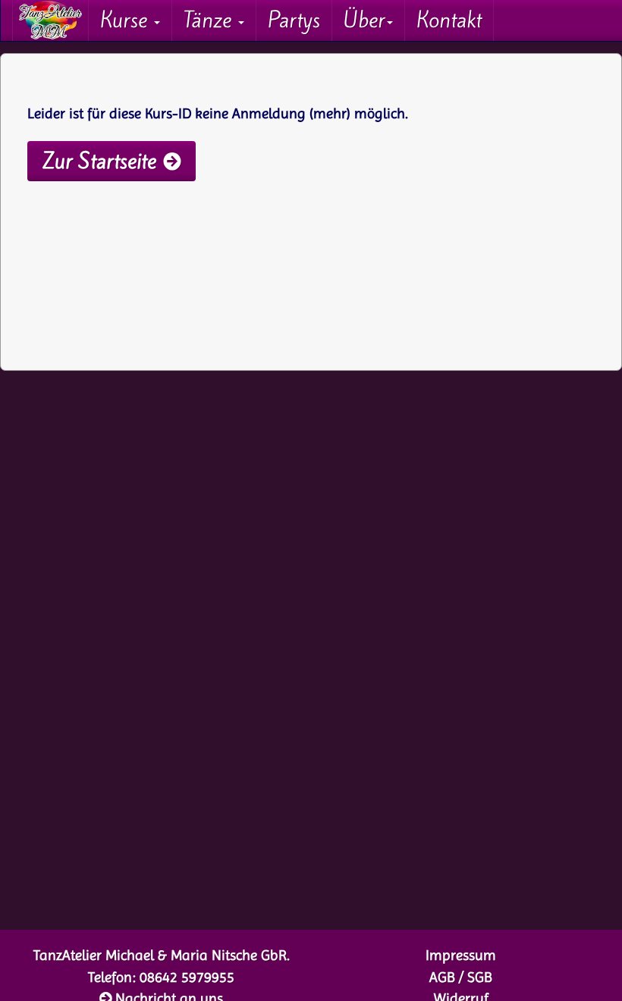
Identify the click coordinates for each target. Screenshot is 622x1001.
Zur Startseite (99, 161)
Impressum (461, 955)
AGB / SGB (460, 977)
